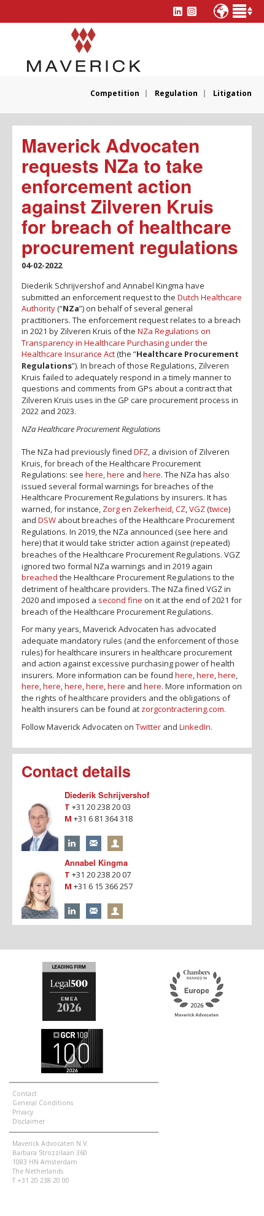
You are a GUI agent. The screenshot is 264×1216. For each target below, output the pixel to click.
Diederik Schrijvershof (106, 795)
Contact (24, 1093)
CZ (180, 508)
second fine (120, 600)
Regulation (176, 93)
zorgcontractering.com (182, 708)
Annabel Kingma (96, 862)
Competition (114, 93)
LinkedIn (195, 726)
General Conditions (42, 1102)
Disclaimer (28, 1121)
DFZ (141, 451)
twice (218, 508)
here (94, 474)
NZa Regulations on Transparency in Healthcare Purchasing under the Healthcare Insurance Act (116, 342)
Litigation (232, 93)
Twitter (148, 726)
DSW (47, 520)
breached (39, 577)
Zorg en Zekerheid (137, 508)
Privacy (22, 1112)
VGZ (197, 508)
